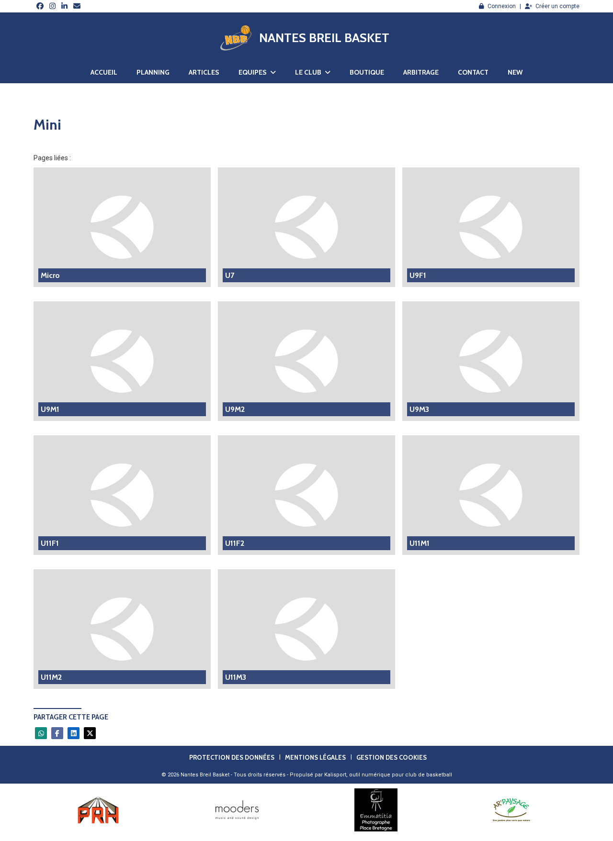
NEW (515, 72)
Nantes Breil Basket (324, 37)
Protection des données (231, 757)
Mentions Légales (315, 757)
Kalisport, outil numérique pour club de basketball (388, 775)
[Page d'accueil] (236, 38)
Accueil (104, 72)
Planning (153, 72)
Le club (309, 72)
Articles (204, 72)
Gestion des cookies (391, 757)
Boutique (367, 72)
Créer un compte (557, 6)
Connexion (502, 6)
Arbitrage (421, 72)
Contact (473, 72)
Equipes (253, 72)
